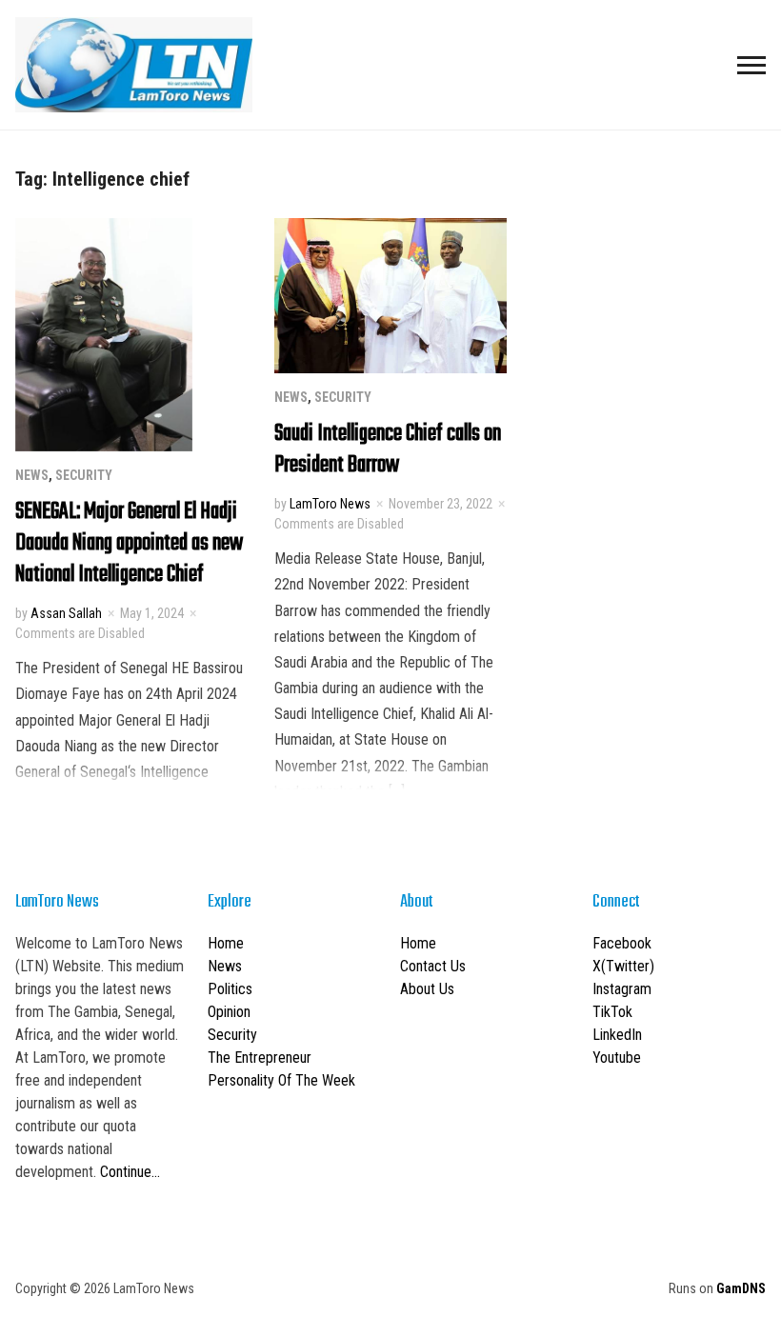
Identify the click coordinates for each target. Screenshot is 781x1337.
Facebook (621, 943)
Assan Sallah (66, 613)
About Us (427, 989)
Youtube (616, 1057)
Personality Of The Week (281, 1080)
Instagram (621, 989)
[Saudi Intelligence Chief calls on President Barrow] (390, 295)
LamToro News (330, 503)
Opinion (229, 1012)
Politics (230, 989)
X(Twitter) (623, 966)
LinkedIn (617, 1035)
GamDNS (741, 1288)
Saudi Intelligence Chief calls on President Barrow (387, 449)
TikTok (612, 1012)
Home (226, 943)
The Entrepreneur (259, 1057)
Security (83, 475)
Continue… (130, 1172)
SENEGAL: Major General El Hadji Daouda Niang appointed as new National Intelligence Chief (129, 543)
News (32, 475)
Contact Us (433, 966)
